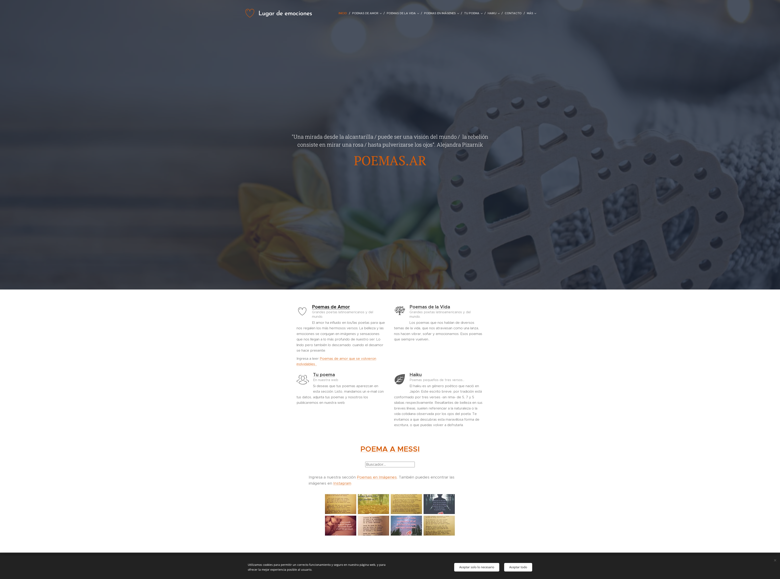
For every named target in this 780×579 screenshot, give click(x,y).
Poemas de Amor (331, 307)
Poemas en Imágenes (377, 477)
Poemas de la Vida (430, 307)
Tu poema (324, 374)
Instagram (342, 483)
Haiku (416, 374)
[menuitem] (344, 13)
